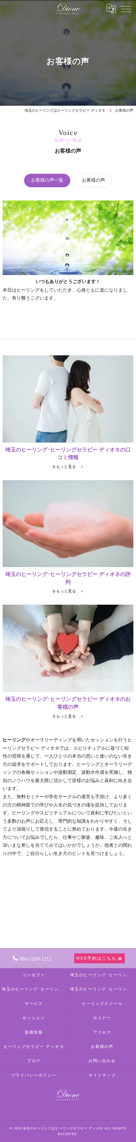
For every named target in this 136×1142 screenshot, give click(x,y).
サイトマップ (102, 1075)
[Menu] (126, 8)
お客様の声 (93, 180)
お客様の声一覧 (47, 180)
